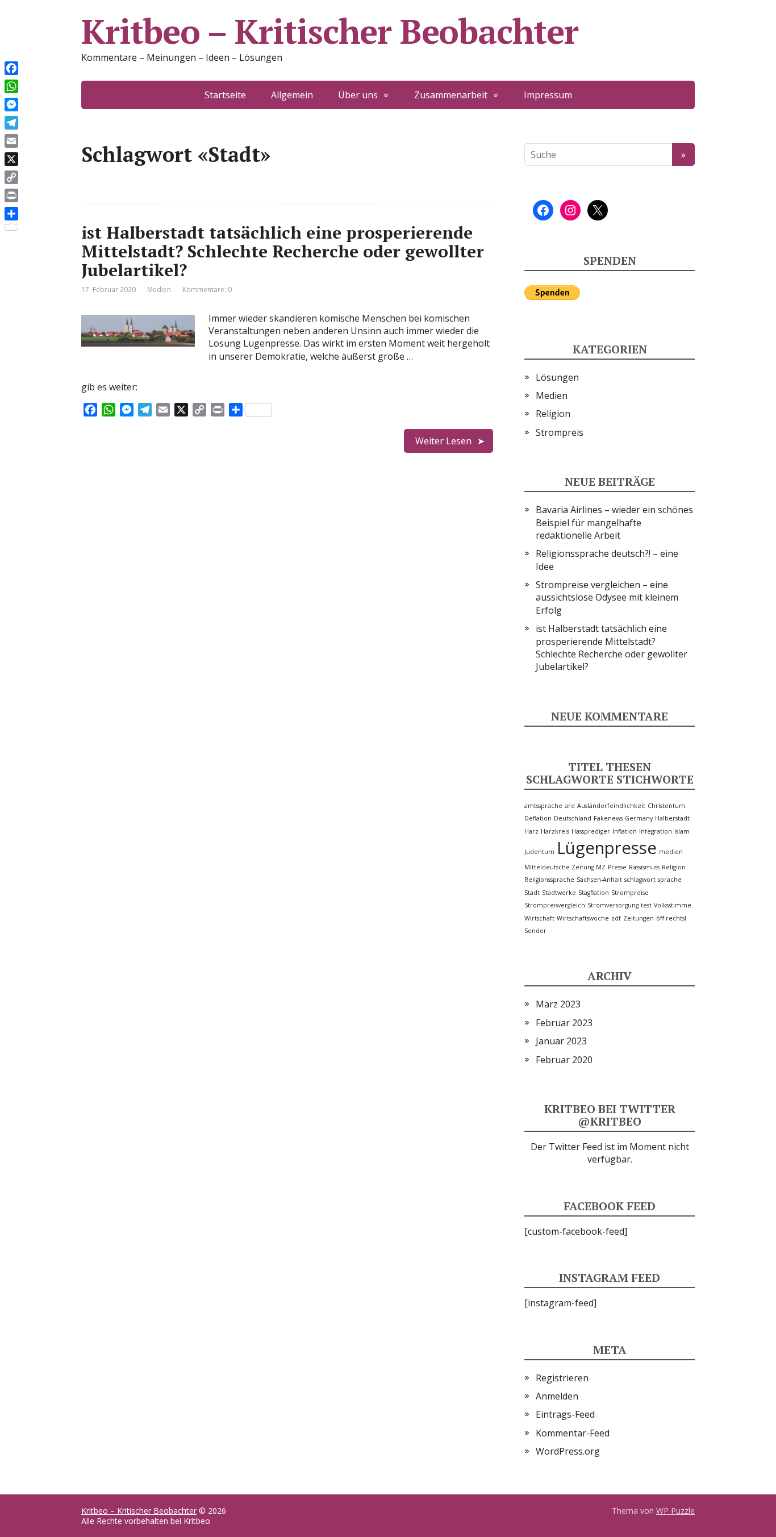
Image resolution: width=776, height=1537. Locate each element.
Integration (655, 831)
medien (671, 852)
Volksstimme (672, 905)
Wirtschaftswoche (583, 918)
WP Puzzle (675, 1510)
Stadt (532, 893)
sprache (670, 880)
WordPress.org (568, 1451)
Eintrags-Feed (565, 1414)
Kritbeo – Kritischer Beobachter (329, 31)
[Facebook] (543, 210)
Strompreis (559, 432)
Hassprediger (590, 831)
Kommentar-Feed (573, 1433)
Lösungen (557, 377)
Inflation (624, 831)
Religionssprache (549, 880)
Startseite (225, 95)
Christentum (666, 806)
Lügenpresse (607, 847)
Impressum (548, 95)
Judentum (539, 852)
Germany (639, 818)
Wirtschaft (539, 918)
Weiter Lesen (443, 441)
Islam (682, 831)
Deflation (538, 818)
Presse (617, 867)
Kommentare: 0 (207, 289)
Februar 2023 (564, 1023)
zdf (616, 918)
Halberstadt (672, 818)
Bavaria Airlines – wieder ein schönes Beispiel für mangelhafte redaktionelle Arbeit (614, 522)
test (646, 905)
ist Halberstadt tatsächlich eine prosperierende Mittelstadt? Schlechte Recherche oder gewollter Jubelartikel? (282, 251)
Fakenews (608, 818)
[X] (597, 210)
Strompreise (630, 893)
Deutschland (572, 818)
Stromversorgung (613, 905)
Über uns (358, 95)
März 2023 (558, 1004)
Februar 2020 (564, 1059)
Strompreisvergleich (554, 905)
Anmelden (557, 1396)
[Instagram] (570, 210)
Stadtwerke (559, 893)
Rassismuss (644, 867)
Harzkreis (555, 831)
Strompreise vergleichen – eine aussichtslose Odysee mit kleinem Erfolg (607, 597)
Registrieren (562, 1378)
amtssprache (543, 806)
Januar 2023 (561, 1041)
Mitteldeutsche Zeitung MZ (565, 867)
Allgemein (292, 95)
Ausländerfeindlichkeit (611, 806)
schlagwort (640, 880)
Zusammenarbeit (450, 95)
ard (570, 806)
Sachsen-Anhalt (599, 880)
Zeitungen (638, 918)
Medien (159, 289)
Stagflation (593, 893)
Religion (553, 413)
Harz (531, 831)
